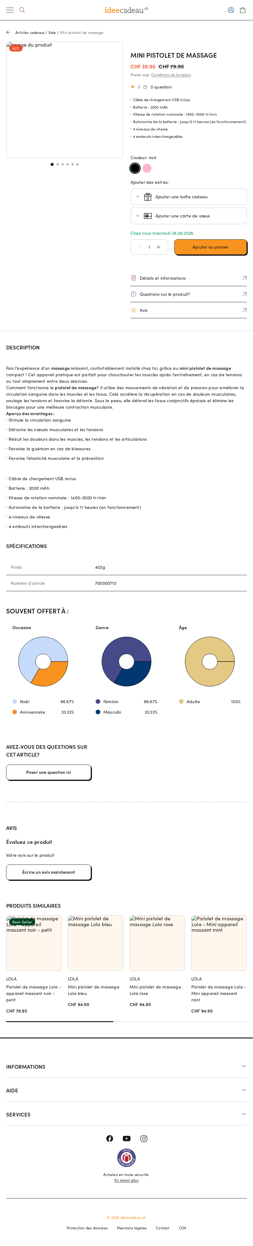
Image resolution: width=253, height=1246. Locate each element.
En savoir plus (126, 1180)
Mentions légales (132, 1227)
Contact (162, 1227)
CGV (183, 1227)
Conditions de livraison (171, 74)
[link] (64, 100)
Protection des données (87, 1227)
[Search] (22, 10)
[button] (137, 247)
